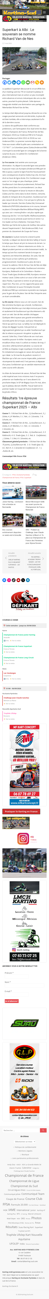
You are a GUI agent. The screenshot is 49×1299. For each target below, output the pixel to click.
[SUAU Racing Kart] (24, 1024)
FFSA (14, 475)
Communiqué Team (32, 1194)
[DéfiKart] (24, 600)
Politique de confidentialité (25, 1147)
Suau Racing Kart (26, 1227)
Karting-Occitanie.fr (10, 1286)
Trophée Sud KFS (24, 1231)
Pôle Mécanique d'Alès (16, 1223)
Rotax (37, 1222)
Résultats (11, 1227)
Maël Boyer (11, 1218)
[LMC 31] (24, 921)
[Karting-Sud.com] (24, 4)
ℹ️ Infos (6, 641)
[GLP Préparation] (24, 1081)
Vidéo (22, 1244)
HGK (5, 1210)
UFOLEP (14, 1243)
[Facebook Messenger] (19, 82)
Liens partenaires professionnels (25, 1158)
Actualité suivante (34, 561)
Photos (36, 1218)
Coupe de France (15, 1199)
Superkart (27, 477)
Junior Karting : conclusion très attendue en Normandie (12, 504)
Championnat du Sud (24, 1186)
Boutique (25, 1154)
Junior (33, 1210)
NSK (18, 1218)
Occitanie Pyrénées (23, 475)
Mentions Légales (25, 1151)
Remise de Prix (29, 1223)
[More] (42, 82)
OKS (23, 1218)
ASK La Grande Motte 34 (31, 1164)
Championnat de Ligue (24, 1181)
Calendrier (27, 1168)
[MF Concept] (24, 765)
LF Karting (24, 1214)
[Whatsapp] (23, 82)
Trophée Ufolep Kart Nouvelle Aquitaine (24, 1237)
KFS (18, 1214)
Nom (8, 982)
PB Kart (28, 1219)
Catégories (36, 1168)
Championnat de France (10, 477)
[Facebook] (5, 82)
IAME (12, 1210)
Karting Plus (11, 1214)
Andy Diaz (11, 1164)
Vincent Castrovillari (32, 1244)
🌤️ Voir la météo (15, 641)
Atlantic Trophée (15, 1168)
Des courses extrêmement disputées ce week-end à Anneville (11, 532)
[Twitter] (9, 82)
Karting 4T (41, 1210)
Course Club (33, 1199)
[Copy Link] (37, 82)
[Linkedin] (14, 82)
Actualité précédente (14, 560)
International (23, 1210)
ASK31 (18, 1165)
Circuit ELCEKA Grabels (33, 1190)
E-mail (8, 991)
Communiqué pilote (12, 1194)
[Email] (28, 82)
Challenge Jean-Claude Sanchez (24, 1171)
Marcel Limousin (34, 1214)
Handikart (43, 1205)
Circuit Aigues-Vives (16, 1190)
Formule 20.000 (19, 1204)
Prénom (9, 973)
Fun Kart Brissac (34, 1205)
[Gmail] (32, 82)
